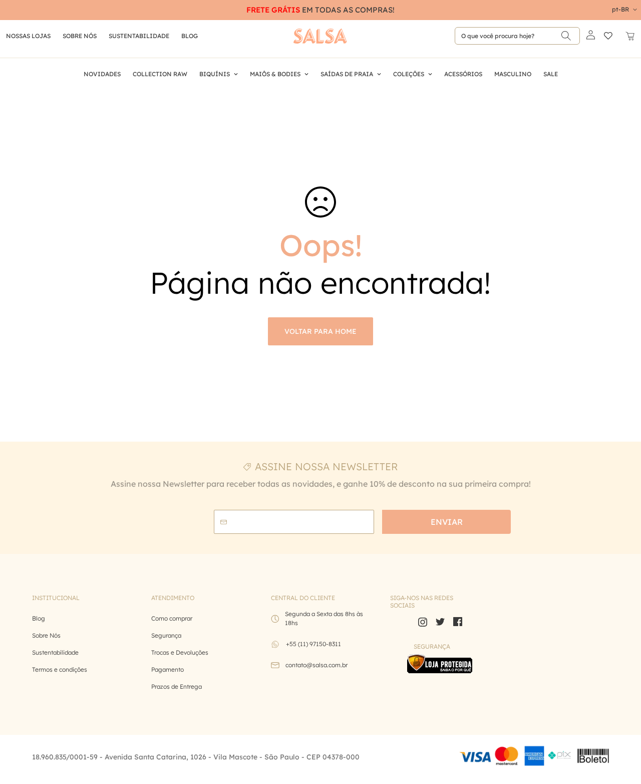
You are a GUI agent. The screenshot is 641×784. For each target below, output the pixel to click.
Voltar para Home (320, 331)
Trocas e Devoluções (179, 652)
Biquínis (214, 74)
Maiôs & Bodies (275, 74)
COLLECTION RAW (160, 74)
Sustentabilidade (139, 36)
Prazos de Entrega (176, 686)
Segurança (166, 635)
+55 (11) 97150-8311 (313, 644)
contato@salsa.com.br (316, 665)
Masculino (512, 74)
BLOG (189, 36)
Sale (550, 74)
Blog (38, 618)
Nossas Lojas (28, 36)
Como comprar (171, 618)
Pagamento (167, 669)
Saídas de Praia (346, 74)
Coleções (408, 74)
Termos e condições (59, 669)
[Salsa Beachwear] (320, 36)
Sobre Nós (80, 36)
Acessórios (463, 74)
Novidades (102, 74)
